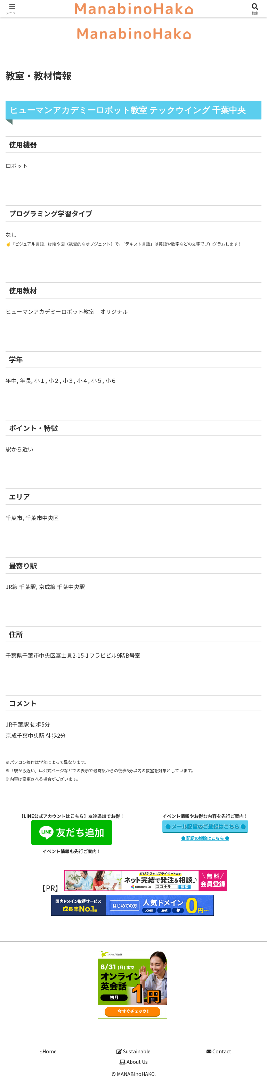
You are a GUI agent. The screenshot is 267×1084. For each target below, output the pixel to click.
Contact (221, 1051)
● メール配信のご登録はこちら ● (205, 826)
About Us (137, 1061)
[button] (246, 981)
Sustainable (136, 1051)
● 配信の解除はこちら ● (205, 838)
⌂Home (48, 1051)
